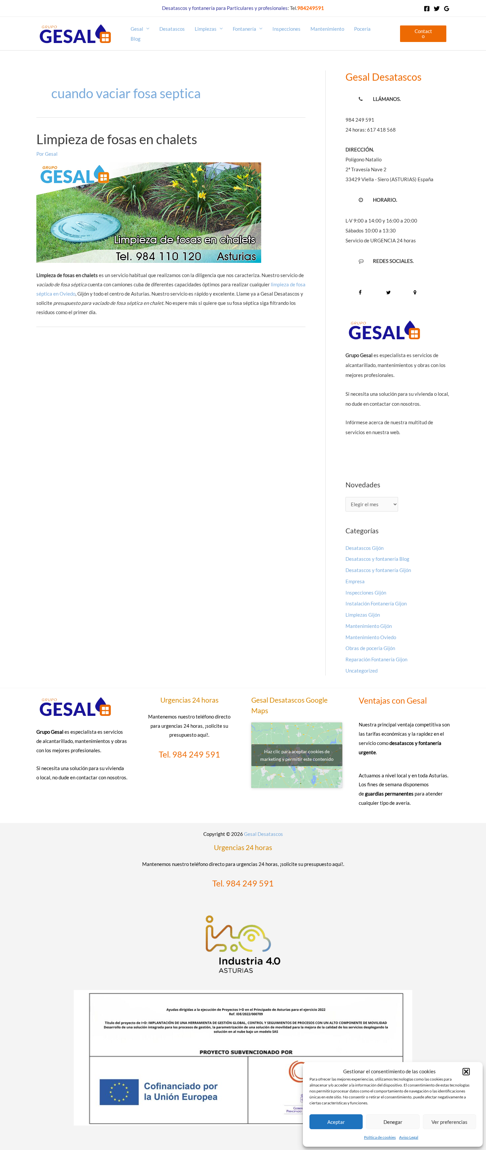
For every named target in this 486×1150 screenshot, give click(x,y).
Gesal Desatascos (263, 834)
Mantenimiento (327, 29)
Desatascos (172, 29)
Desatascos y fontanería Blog (377, 559)
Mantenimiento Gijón (368, 626)
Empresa (355, 581)
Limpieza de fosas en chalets (116, 139)
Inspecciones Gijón (365, 593)
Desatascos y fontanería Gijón (378, 570)
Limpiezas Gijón (362, 615)
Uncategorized (361, 671)
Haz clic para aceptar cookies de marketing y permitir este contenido (297, 755)
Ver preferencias (449, 1122)
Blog (136, 39)
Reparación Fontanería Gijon (376, 659)
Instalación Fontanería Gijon (376, 603)
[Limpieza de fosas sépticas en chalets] (148, 258)
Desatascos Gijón (364, 548)
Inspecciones (286, 29)
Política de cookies (380, 1137)
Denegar (393, 1122)
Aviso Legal (408, 1137)
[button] (466, 1071)
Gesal (137, 29)
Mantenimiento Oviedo (370, 637)
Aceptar (336, 1122)
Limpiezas (206, 29)
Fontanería (244, 29)
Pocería (362, 29)
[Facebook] (427, 9)
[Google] (447, 9)
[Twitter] (437, 9)
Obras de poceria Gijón (370, 648)
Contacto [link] (423, 33)
